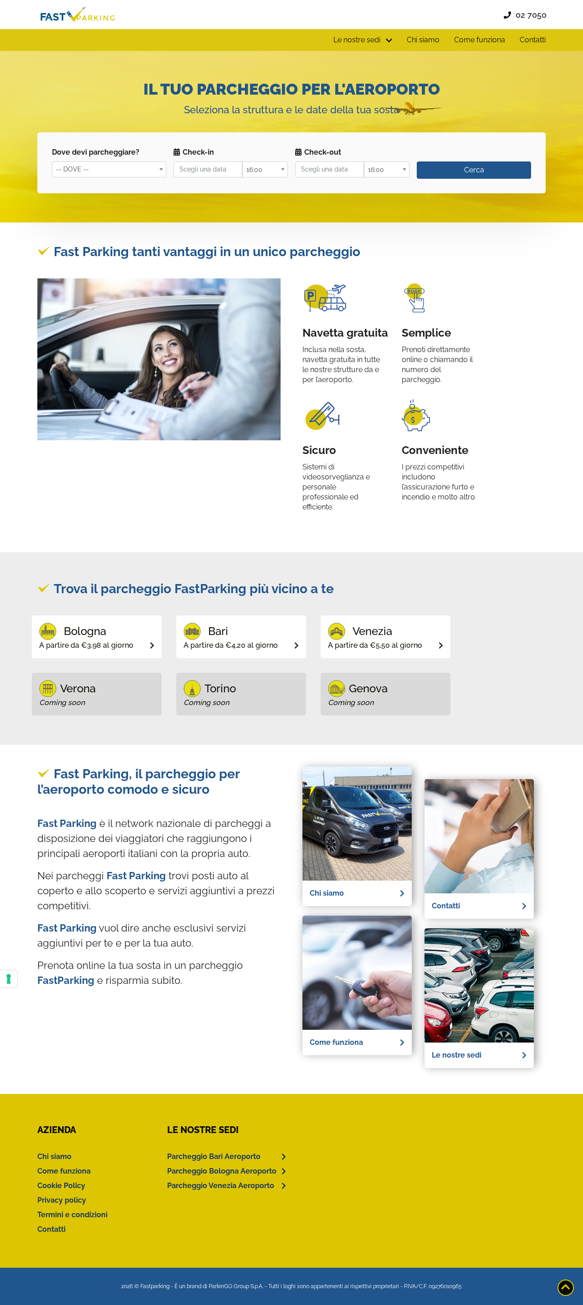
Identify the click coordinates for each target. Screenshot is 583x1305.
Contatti (533, 39)
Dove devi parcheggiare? (95, 152)
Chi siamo (423, 39)
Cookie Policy (61, 1185)
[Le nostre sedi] (479, 985)
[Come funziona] (357, 823)
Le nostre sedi (456, 1055)
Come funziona (479, 39)
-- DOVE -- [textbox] (72, 169)
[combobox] (109, 169)
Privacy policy (61, 1200)
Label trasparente (448, 152)
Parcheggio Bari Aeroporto (214, 1156)
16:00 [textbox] (254, 169)
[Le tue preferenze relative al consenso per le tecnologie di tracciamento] (8, 979)
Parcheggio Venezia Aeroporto (220, 1185)
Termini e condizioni (72, 1214)
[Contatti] (479, 835)
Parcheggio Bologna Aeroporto (221, 1171)
